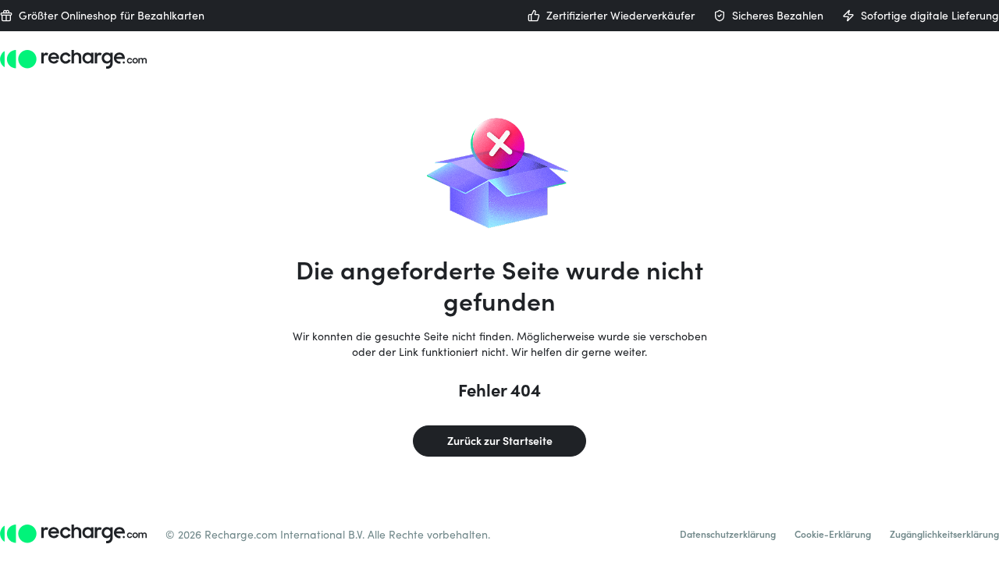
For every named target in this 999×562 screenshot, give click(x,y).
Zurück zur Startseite (500, 440)
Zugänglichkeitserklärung (944, 534)
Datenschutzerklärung (728, 534)
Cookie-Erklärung (833, 534)
